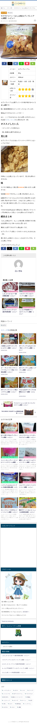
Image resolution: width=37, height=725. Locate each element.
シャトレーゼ (6, 693)
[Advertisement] (18, 547)
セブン (10, 12)
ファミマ (31, 690)
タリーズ (16, 700)
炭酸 (20, 707)
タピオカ (5, 707)
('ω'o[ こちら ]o (10, 119)
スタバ (13, 707)
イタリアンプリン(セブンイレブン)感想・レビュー (16, 659)
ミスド (23, 690)
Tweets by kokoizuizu (8, 621)
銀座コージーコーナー (17, 697)
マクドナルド (29, 693)
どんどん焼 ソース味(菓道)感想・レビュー (14, 672)
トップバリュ (28, 703)
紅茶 (31, 700)
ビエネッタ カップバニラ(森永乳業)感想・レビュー (16, 664)
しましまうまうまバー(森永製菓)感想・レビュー (15, 655)
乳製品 (28, 697)
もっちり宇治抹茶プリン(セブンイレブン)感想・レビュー (18, 668)
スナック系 (3, 12)
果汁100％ (5, 697)
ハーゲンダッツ (7, 690)
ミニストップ (6, 700)
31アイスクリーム (18, 693)
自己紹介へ (26, 611)
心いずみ (18, 271)
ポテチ (16, 690)
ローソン (24, 700)
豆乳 (4, 703)
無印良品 (18, 703)
